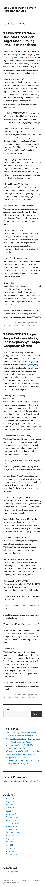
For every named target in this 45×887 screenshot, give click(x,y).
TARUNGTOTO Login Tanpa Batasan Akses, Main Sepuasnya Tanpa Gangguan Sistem (21, 340)
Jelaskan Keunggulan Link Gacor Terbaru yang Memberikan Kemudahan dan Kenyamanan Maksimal (23, 754)
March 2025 (11, 851)
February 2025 (12, 854)
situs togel (26, 323)
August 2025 (11, 836)
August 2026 (11, 798)
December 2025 (12, 823)
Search (6, 709)
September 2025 (13, 832)
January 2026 (11, 820)
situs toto (34, 323)
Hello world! (34, 781)
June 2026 (10, 805)
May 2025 (10, 845)
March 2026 (11, 814)
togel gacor (16, 325)
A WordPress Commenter (14, 781)
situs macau (18, 323)
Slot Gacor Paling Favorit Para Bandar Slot (19, 9)
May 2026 (10, 808)
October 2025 (11, 829)
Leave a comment (28, 325)
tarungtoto (16, 54)
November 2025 (13, 826)
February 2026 (12, 817)
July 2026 (10, 802)
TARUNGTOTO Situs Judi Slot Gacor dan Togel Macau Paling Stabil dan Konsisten (19, 39)
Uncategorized (12, 871)
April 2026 (10, 811)
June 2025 (10, 842)
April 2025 (10, 848)
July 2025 (10, 839)
